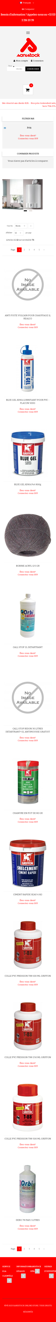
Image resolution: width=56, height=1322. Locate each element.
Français (27, 3)
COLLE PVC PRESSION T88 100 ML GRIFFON (28, 976)
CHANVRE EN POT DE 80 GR (28, 813)
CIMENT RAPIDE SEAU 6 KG (27, 894)
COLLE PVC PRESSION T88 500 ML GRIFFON (28, 1138)
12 (16, 233)
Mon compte (22, 61)
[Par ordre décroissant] (31, 226)
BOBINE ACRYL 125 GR (28, 566)
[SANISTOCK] (28, 47)
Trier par (10, 226)
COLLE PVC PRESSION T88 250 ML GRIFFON (28, 1057)
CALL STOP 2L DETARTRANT (28, 647)
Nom (18, 226)
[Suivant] (44, 249)
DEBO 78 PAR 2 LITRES (28, 1220)
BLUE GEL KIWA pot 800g (27, 484)
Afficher (9, 233)
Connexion (38, 61)
